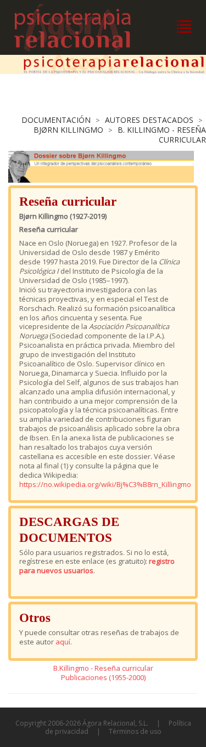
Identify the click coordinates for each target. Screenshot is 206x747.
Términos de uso (135, 731)
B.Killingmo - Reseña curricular (103, 668)
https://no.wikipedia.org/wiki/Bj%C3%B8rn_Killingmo (105, 484)
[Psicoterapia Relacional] (84, 27)
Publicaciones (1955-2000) (103, 677)
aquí (62, 642)
